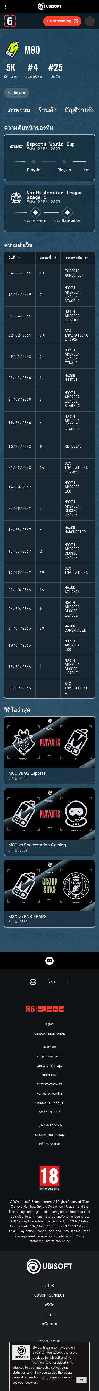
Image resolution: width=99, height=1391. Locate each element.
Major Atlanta (72, 590)
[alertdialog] (49, 1366)
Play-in (34, 170)
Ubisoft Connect (49, 1295)
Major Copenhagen (75, 628)
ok (81, 1379)
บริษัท (49, 1305)
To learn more (57, 1377)
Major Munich (71, 378)
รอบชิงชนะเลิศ (67, 221)
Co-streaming (59, 20)
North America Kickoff (72, 316)
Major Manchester (75, 530)
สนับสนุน (49, 1324)
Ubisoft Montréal (49, 1033)
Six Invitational (76, 573)
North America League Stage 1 (72, 294)
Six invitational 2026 (76, 335)
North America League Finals (72, 356)
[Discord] (49, 961)
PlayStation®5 (49, 1084)
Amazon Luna (49, 1112)
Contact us (49, 1341)
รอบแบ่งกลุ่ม (35, 221)
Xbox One (49, 1075)
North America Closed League (72, 508)
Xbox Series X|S (49, 1066)
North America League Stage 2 (72, 399)
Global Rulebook (49, 1135)
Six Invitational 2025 (76, 468)
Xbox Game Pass (50, 1057)
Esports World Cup (74, 273)
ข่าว (49, 1315)
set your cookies (24, 1382)
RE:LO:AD (73, 447)
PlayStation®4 (49, 1093)
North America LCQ (72, 487)
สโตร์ (49, 1286)
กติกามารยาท (49, 1144)
